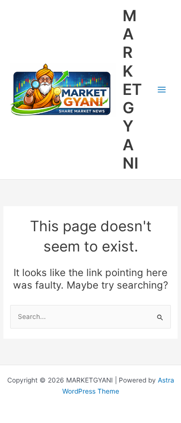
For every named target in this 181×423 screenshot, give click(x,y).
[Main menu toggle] (162, 90)
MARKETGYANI (132, 89)
